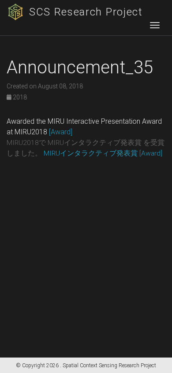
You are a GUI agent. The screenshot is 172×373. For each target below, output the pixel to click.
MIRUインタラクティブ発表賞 (91, 153)
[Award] (60, 132)
